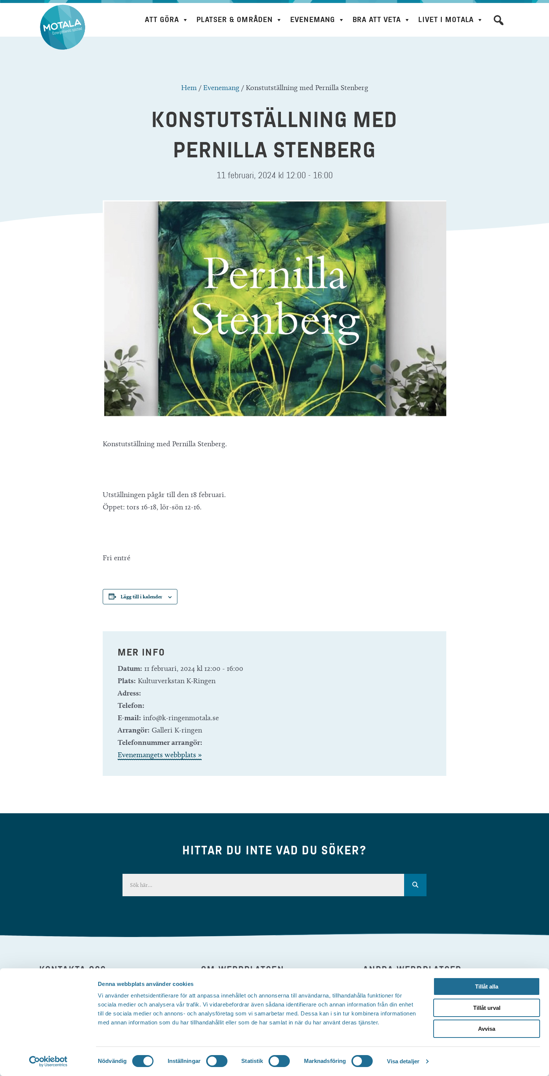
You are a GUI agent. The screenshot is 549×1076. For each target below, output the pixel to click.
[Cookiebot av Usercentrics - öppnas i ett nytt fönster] (48, 1061)
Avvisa (486, 1029)
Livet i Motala (445, 19)
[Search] (415, 885)
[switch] (216, 1061)
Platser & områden (234, 19)
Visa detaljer (403, 1061)
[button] (498, 20)
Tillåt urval (486, 1008)
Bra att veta (377, 19)
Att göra (162, 19)
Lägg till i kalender (141, 596)
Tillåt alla (486, 986)
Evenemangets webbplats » (160, 754)
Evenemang (312, 19)
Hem (189, 87)
